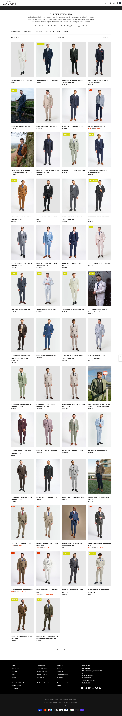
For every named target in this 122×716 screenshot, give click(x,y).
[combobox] (107, 37)
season (38, 31)
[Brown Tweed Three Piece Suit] (22, 568)
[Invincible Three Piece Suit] (22, 288)
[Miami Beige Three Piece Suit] (48, 105)
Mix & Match (83, 25)
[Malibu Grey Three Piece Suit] (74, 476)
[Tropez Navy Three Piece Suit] (48, 59)
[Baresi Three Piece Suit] (99, 105)
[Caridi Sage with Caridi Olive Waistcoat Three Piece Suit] (99, 383)
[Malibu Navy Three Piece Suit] (74, 105)
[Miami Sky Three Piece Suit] (99, 429)
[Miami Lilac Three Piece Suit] (48, 429)
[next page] (64, 649)
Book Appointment (87, 675)
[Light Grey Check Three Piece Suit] (48, 568)
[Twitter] (100, 688)
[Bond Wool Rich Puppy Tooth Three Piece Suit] (22, 242)
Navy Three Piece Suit (64, 25)
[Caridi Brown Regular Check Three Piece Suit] (22, 476)
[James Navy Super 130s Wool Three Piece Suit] (99, 149)
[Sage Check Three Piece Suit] (22, 522)
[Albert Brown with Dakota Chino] (99, 476)
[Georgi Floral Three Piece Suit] (48, 196)
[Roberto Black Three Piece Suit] (99, 196)
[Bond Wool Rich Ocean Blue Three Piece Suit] (48, 242)
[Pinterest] (89, 688)
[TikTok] (93, 688)
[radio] (16, 37)
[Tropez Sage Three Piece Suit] (74, 288)
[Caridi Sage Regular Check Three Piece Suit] (22, 383)
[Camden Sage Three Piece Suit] (74, 149)
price (65, 31)
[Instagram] (86, 688)
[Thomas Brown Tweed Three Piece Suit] (22, 615)
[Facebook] (82, 688)
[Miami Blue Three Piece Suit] (48, 335)
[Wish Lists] (114, 3)
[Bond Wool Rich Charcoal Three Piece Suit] (74, 196)
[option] (61, 8)
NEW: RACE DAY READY (61, 8)
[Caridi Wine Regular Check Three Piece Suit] (22, 429)
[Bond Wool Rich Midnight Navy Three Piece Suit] (48, 149)
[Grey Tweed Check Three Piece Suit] (99, 522)
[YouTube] (96, 688)
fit (58, 31)
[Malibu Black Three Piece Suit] (48, 476)
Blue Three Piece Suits (51, 25)
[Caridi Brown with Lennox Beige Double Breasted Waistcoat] (22, 335)
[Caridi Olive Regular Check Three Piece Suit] (74, 59)
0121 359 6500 (86, 678)
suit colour (49, 31)
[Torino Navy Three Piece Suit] (22, 105)
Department (27, 31)
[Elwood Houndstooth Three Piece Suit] (48, 522)
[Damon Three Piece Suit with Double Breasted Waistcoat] (48, 615)
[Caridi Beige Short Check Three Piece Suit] (48, 383)
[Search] (110, 3)
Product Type (15, 31)
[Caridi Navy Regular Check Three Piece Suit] (99, 59)
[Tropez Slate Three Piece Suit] (22, 59)
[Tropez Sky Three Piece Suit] (48, 288)
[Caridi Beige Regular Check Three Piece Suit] (74, 335)
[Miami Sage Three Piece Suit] (74, 429)
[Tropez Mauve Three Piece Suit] (99, 242)
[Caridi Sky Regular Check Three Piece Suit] (99, 335)
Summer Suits (74, 25)
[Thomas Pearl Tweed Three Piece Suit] (99, 568)
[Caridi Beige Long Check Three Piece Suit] (74, 383)
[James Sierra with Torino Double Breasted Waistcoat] (22, 149)
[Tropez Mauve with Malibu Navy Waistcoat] (99, 288)
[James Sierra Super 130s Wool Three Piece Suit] (22, 196)
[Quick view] (32, 75)
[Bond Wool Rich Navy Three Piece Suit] (74, 242)
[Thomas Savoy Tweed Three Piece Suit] (74, 568)
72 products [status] (60, 37)
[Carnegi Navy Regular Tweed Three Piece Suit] (74, 522)
